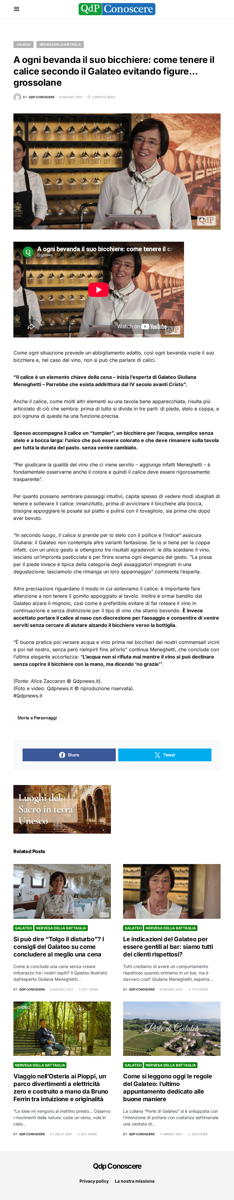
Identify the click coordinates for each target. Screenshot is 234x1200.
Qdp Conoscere (117, 1166)
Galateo (23, 44)
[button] (16, 9)
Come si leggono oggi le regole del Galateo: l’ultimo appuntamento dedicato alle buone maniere (167, 1088)
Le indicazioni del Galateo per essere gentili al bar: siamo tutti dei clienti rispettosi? (168, 946)
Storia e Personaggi (37, 717)
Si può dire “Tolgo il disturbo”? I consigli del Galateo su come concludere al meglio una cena (58, 946)
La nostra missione (134, 1181)
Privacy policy (94, 1181)
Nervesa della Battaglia (60, 44)
